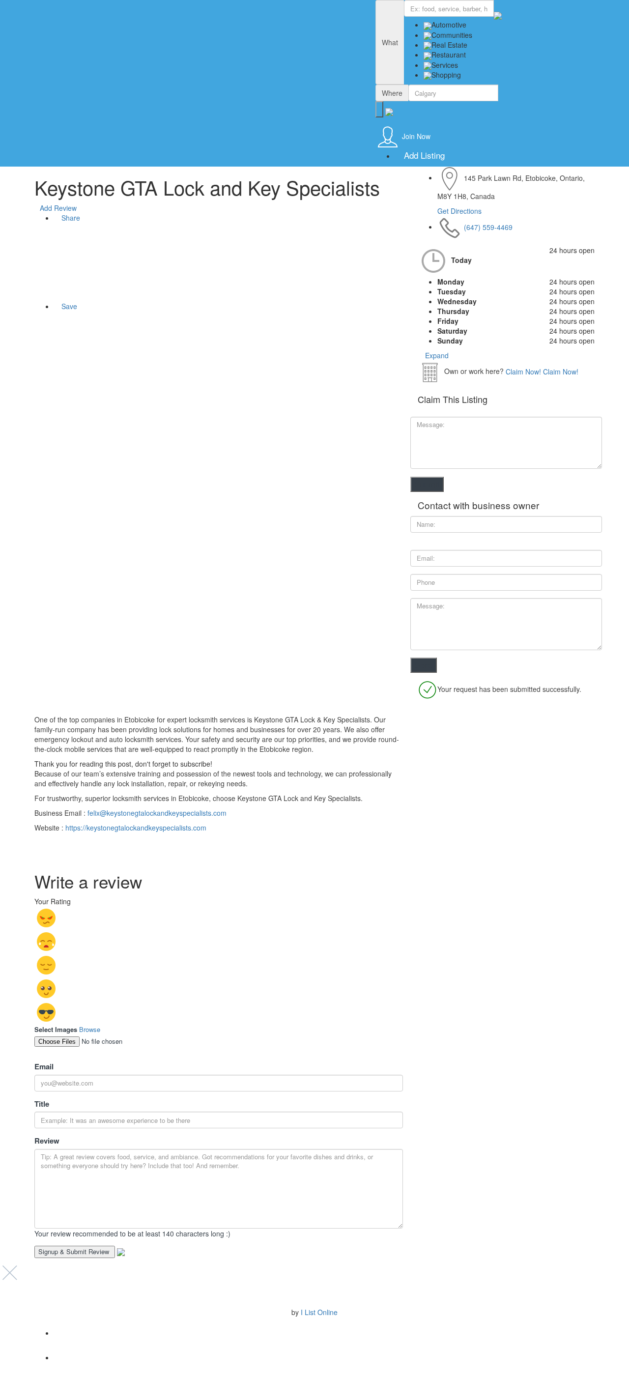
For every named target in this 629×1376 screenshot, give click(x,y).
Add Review (58, 208)
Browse (89, 1029)
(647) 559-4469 (488, 226)
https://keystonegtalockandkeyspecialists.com (135, 827)
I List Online (319, 1312)
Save (68, 306)
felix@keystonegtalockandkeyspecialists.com (156, 813)
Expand (436, 355)
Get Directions (459, 211)
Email (44, 1066)
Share (69, 218)
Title (41, 1104)
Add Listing (423, 155)
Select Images (55, 1029)
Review (46, 1141)
